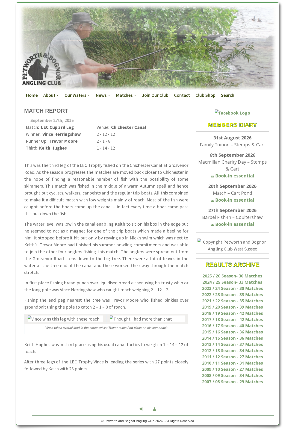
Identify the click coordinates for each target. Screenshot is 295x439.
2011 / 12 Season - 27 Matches (232, 356)
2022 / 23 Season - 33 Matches (232, 294)
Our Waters (75, 95)
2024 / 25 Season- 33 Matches (232, 282)
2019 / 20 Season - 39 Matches (232, 307)
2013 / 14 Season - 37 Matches (232, 344)
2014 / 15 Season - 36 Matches (232, 338)
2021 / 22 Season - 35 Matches (232, 300)
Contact (182, 95)
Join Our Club (155, 95)
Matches (124, 95)
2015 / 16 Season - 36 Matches (232, 332)
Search (227, 95)
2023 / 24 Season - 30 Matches (232, 288)
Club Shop (205, 95)
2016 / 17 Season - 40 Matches (232, 325)
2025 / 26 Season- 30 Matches (232, 276)
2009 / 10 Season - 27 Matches (232, 369)
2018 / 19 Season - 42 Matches (232, 313)
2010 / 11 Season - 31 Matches (232, 363)
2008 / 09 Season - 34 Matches (232, 375)
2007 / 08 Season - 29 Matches (232, 381)
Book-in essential (234, 176)
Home (32, 95)
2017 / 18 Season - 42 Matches (232, 319)
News (101, 95)
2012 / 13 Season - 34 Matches (232, 350)
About (49, 95)
